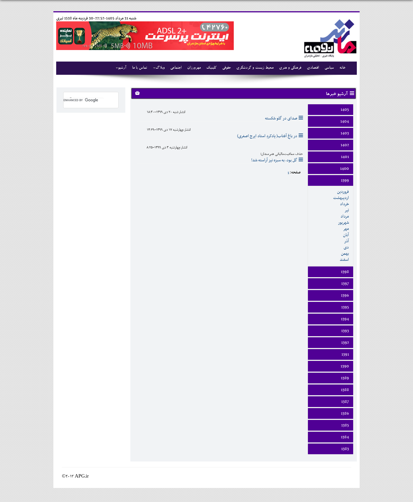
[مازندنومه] (329, 37)
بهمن (345, 253)
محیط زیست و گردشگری (254, 68)
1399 (345, 180)
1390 (345, 366)
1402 (345, 145)
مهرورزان (194, 68)
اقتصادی (313, 68)
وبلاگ (160, 68)
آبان (346, 235)
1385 (345, 425)
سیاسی (329, 68)
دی (346, 247)
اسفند (344, 259)
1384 (345, 437)
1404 (344, 121)
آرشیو (122, 68)
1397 (345, 283)
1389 (345, 378)
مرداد (345, 216)
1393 (345, 330)
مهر (346, 228)
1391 (345, 354)
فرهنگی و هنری (290, 68)
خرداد (344, 204)
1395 (345, 307)
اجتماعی (175, 68)
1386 (345, 413)
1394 (345, 319)
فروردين (343, 191)
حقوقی (226, 68)
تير (346, 210)
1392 (345, 342)
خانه (342, 68)
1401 (345, 156)
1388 (345, 390)
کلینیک (211, 68)
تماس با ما (139, 68)
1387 (345, 401)
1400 (344, 168)
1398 (345, 271)
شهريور (343, 222)
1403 (345, 133)
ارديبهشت (341, 198)
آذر (346, 241)
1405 (345, 109)
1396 (345, 295)
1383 (345, 449)
